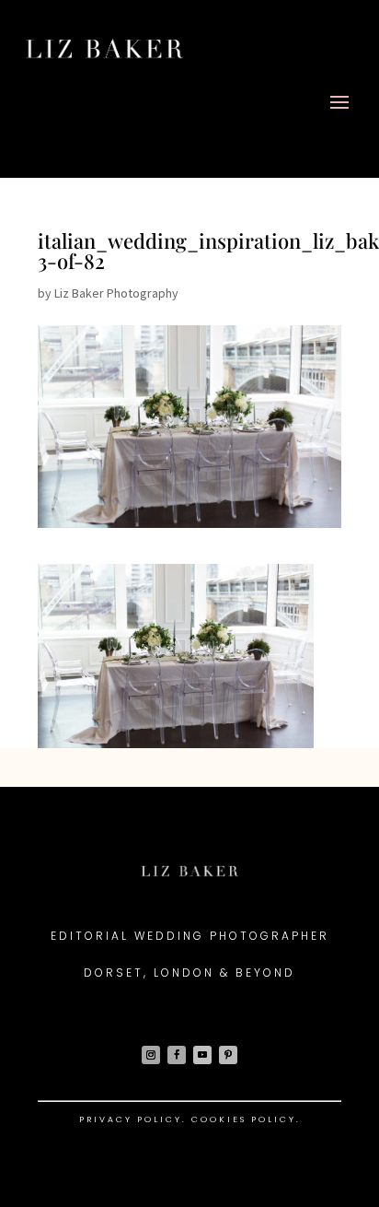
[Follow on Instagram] (151, 1055)
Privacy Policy (130, 1119)
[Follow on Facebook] (176, 1055)
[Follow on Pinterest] (228, 1055)
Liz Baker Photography (116, 293)
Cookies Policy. (246, 1119)
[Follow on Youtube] (202, 1055)
